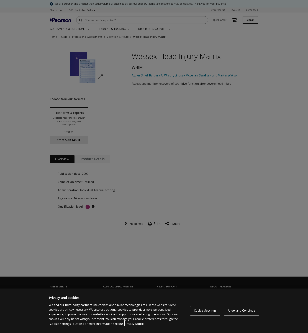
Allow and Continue (241, 310)
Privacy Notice (134, 323)
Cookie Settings (205, 310)
